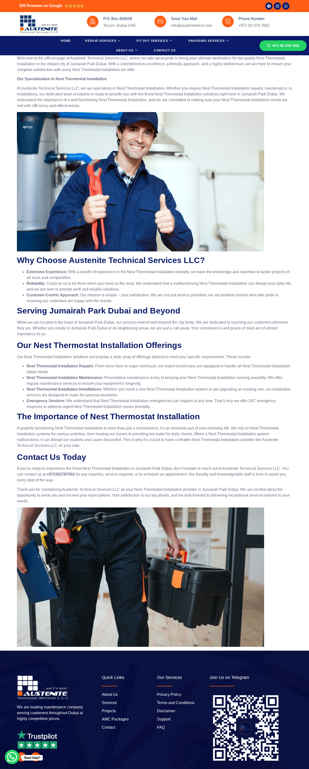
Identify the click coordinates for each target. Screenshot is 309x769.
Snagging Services (206, 41)
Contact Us (165, 50)
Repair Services (100, 41)
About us (124, 50)
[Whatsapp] (285, 6)
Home (66, 41)
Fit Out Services (152, 41)
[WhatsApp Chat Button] (12, 757)
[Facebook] (269, 6)
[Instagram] (277, 6)
